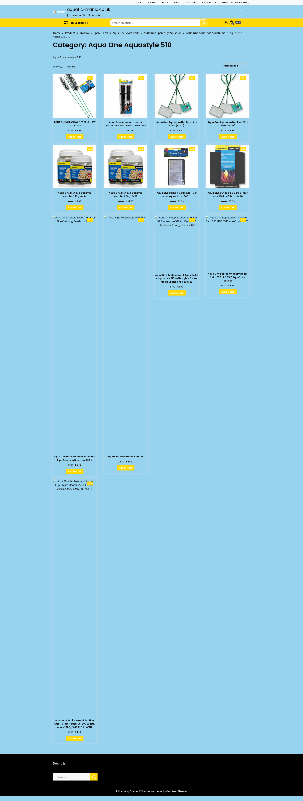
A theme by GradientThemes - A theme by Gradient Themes (151, 791)
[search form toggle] (247, 12)
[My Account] (226, 22)
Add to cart (74, 136)
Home (165, 2)
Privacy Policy (209, 2)
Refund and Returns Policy (235, 2)
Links (176, 2)
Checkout (152, 2)
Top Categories (78, 22)
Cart (139, 2)
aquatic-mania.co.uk (88, 9)
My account (191, 2)
